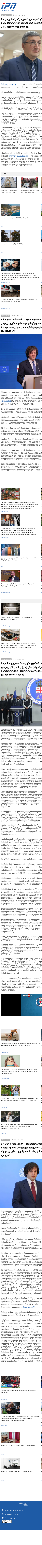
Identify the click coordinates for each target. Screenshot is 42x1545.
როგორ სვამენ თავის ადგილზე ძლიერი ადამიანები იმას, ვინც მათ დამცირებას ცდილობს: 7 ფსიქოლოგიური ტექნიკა (19, 1127)
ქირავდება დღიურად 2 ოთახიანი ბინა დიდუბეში (18, 1445)
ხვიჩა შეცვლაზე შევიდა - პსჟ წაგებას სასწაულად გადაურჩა (18, 1391)
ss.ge (2, 1454)
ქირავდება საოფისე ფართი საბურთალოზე (16, 1471)
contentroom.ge (6, 626)
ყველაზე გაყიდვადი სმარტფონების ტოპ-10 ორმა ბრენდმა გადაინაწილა (19, 559)
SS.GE (4, 174)
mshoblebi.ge (5, 1078)
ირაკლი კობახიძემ (31, 1307)
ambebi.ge (4, 511)
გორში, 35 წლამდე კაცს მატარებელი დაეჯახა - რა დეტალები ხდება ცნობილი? (19, 300)
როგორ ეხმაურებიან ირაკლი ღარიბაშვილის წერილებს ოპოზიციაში (17, 585)
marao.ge (4, 1107)
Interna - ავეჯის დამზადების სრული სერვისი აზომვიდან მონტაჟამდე (16, 618)
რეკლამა (24, 1505)
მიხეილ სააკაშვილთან (19, 156)
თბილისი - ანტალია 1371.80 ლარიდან (14, 218)
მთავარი (23, 1503)
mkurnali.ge (4, 1052)
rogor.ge (3, 1133)
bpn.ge (3, 566)
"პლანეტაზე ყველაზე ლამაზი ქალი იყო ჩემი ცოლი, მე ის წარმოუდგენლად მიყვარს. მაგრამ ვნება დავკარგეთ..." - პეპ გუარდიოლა (20, 1418)
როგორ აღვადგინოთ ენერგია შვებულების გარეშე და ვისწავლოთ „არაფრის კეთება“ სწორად (20, 1044)
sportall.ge (4, 1399)
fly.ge (2, 226)
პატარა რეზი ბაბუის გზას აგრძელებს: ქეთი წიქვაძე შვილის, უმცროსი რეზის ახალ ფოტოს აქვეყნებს (19, 1100)
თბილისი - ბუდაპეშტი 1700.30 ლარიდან (15, 244)
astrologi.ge (4, 1425)
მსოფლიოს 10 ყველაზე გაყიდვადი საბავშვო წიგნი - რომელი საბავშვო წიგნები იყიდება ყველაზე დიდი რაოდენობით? (19, 1071)
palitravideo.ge (5, 282)
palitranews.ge (5, 592)
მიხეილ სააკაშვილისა (11, 84)
